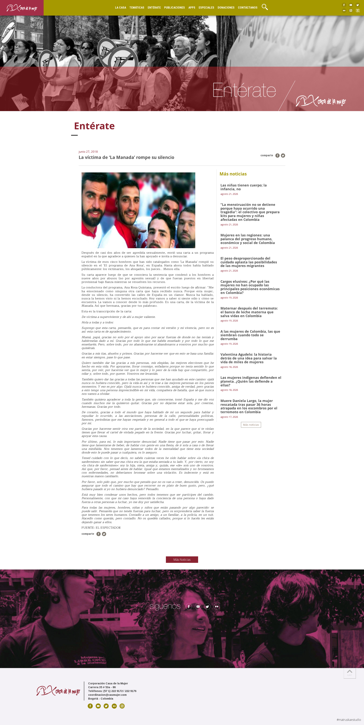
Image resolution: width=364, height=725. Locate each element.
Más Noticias (182, 560)
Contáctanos (247, 7)
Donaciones (226, 7)
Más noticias (251, 424)
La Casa (120, 7)
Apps (191, 7)
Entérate (154, 7)
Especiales (206, 7)
